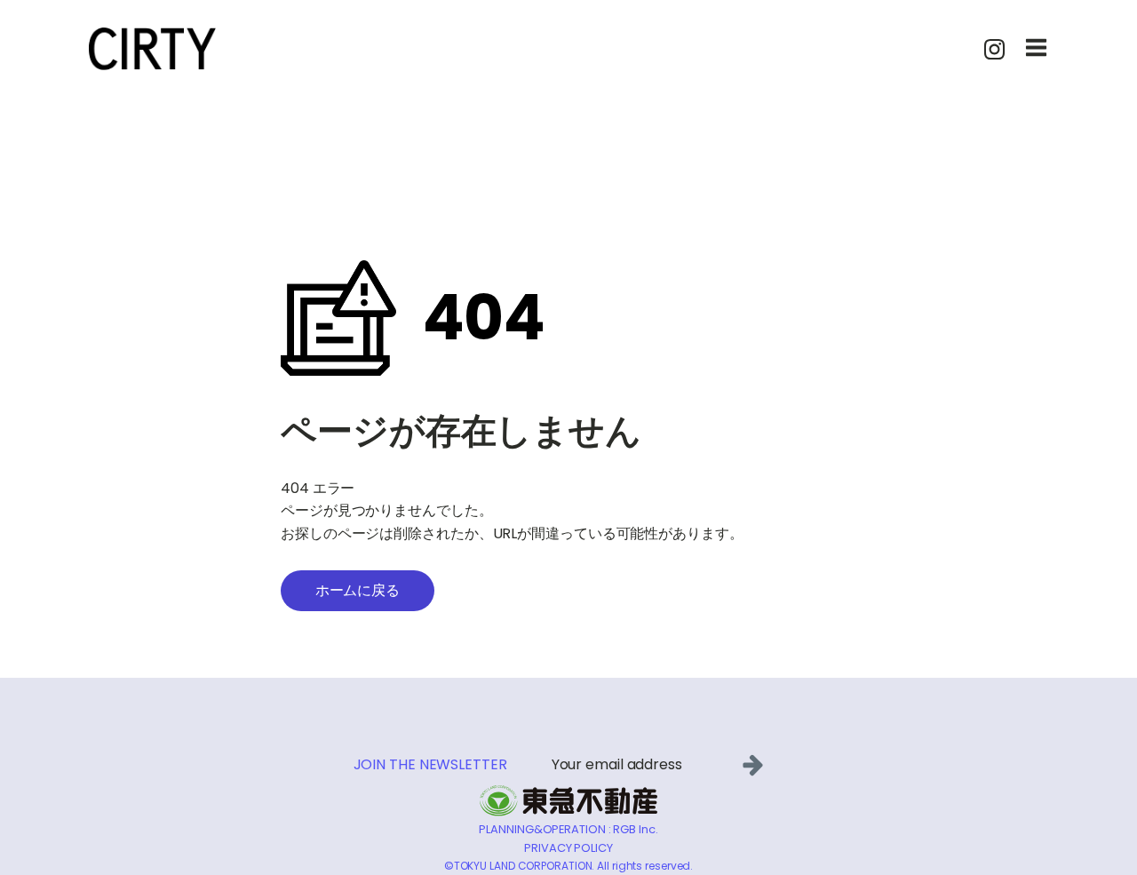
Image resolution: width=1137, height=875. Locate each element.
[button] (756, 764)
